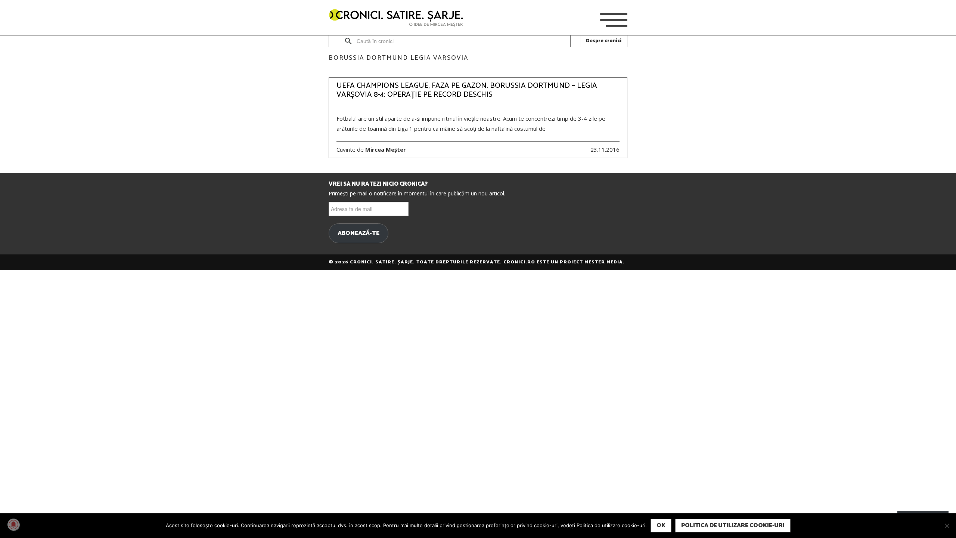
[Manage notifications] (13, 525)
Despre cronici (603, 41)
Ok (661, 525)
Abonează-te (358, 233)
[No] (946, 525)
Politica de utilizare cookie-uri (733, 525)
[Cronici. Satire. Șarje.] (399, 18)
